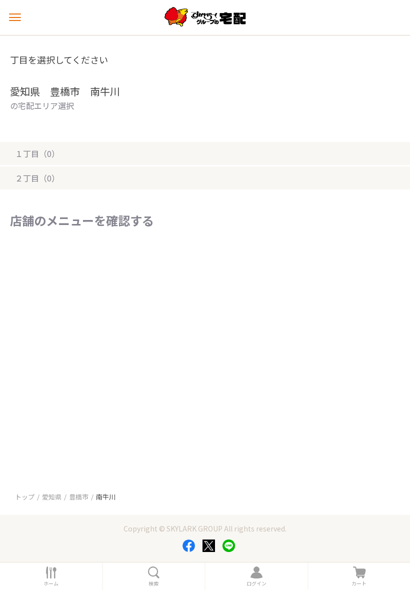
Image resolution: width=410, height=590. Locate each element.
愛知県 (52, 497)
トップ (24, 497)
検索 (153, 583)
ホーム (51, 583)
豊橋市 (78, 497)
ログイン (256, 583)
